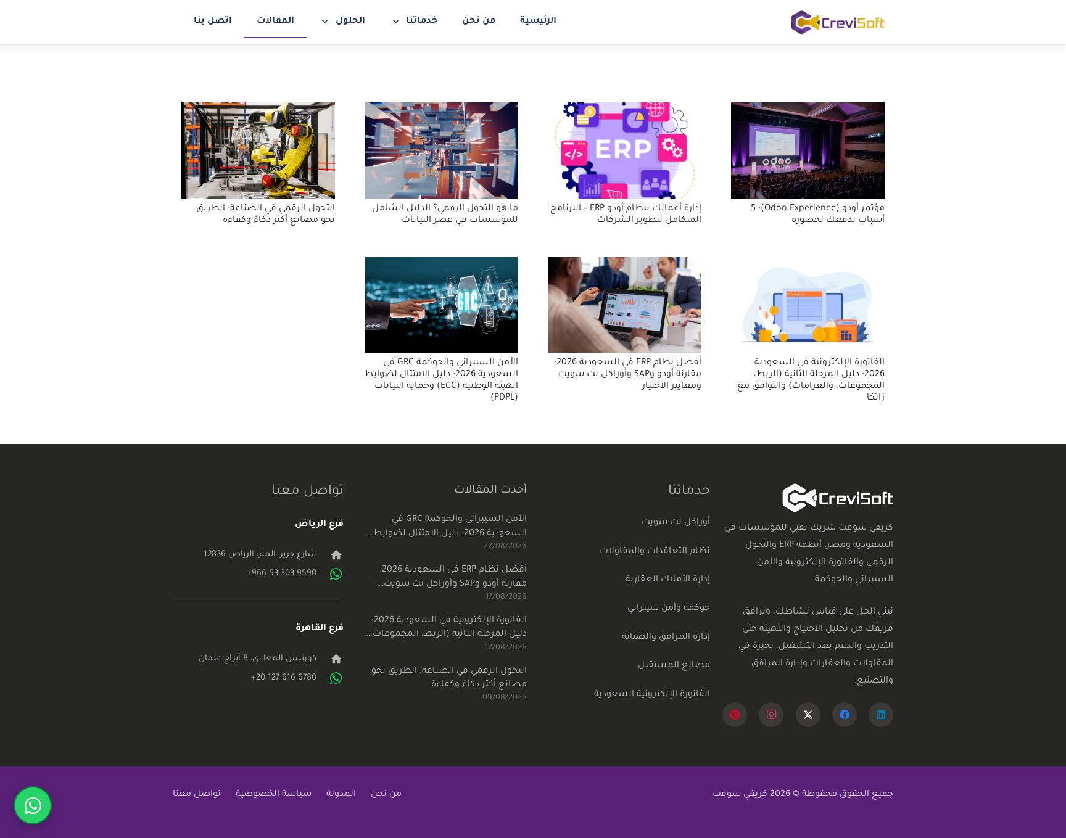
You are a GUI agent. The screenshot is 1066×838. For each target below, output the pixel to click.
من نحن (386, 795)
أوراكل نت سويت (676, 523)
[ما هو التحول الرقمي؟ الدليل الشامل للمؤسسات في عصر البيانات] (441, 150)
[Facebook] (844, 714)
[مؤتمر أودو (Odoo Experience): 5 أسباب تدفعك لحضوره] (808, 150)
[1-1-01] (838, 22)
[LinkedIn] (881, 714)
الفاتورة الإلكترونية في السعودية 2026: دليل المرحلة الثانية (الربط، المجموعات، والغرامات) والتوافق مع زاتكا (448, 629)
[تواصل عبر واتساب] (33, 805)
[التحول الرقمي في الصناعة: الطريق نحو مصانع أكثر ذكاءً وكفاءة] (258, 150)
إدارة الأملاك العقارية (668, 580)
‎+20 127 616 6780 (283, 678)
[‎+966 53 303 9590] (330, 574)
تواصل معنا (197, 795)
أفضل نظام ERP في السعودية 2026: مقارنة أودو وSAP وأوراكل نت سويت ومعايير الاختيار (627, 375)
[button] (398, 21)
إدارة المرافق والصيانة (666, 638)
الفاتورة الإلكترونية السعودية (652, 695)
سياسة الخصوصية (274, 795)
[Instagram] (771, 714)
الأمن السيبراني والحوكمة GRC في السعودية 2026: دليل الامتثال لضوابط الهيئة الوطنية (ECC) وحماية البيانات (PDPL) (450, 528)
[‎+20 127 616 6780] (330, 678)
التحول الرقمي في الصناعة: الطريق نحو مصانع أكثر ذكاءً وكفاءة (449, 678)
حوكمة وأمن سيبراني (668, 609)
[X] (808, 714)
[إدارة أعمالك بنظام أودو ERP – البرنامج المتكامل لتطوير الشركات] (624, 150)
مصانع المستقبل (674, 666)
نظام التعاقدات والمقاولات (655, 552)
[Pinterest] (734, 714)
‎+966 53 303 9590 (281, 573)
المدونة (341, 795)
